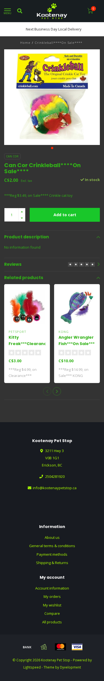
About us (52, 537)
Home (25, 42)
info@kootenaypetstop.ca (55, 487)
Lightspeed (32, 667)
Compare (52, 613)
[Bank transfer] (27, 647)
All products (52, 621)
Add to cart (65, 214)
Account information (52, 588)
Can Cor (12, 156)
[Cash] (44, 647)
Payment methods (52, 554)
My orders (52, 596)
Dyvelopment (70, 667)
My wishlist (52, 605)
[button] (52, 148)
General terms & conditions (52, 545)
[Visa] (77, 647)
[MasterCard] (60, 647)
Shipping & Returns (52, 562)
